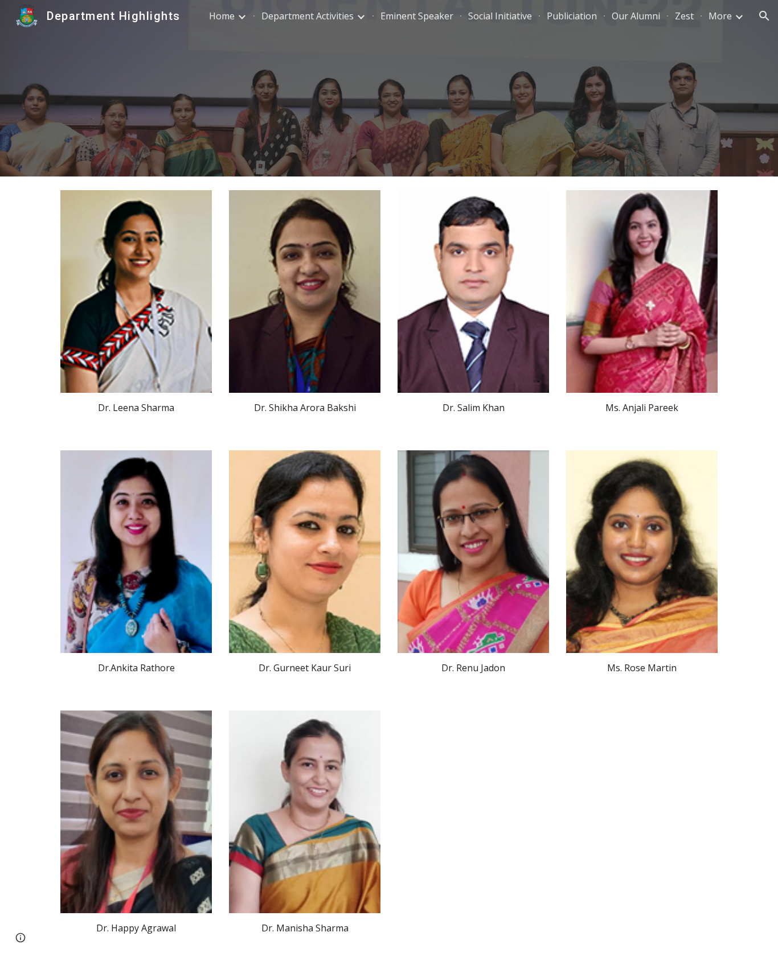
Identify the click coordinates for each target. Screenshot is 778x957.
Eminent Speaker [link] (416, 16)
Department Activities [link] (307, 16)
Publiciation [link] (572, 16)
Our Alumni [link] (636, 16)
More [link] (720, 16)
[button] (764, 16)
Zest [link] (684, 16)
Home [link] (222, 16)
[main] (136, 408)
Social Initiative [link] (500, 16)
